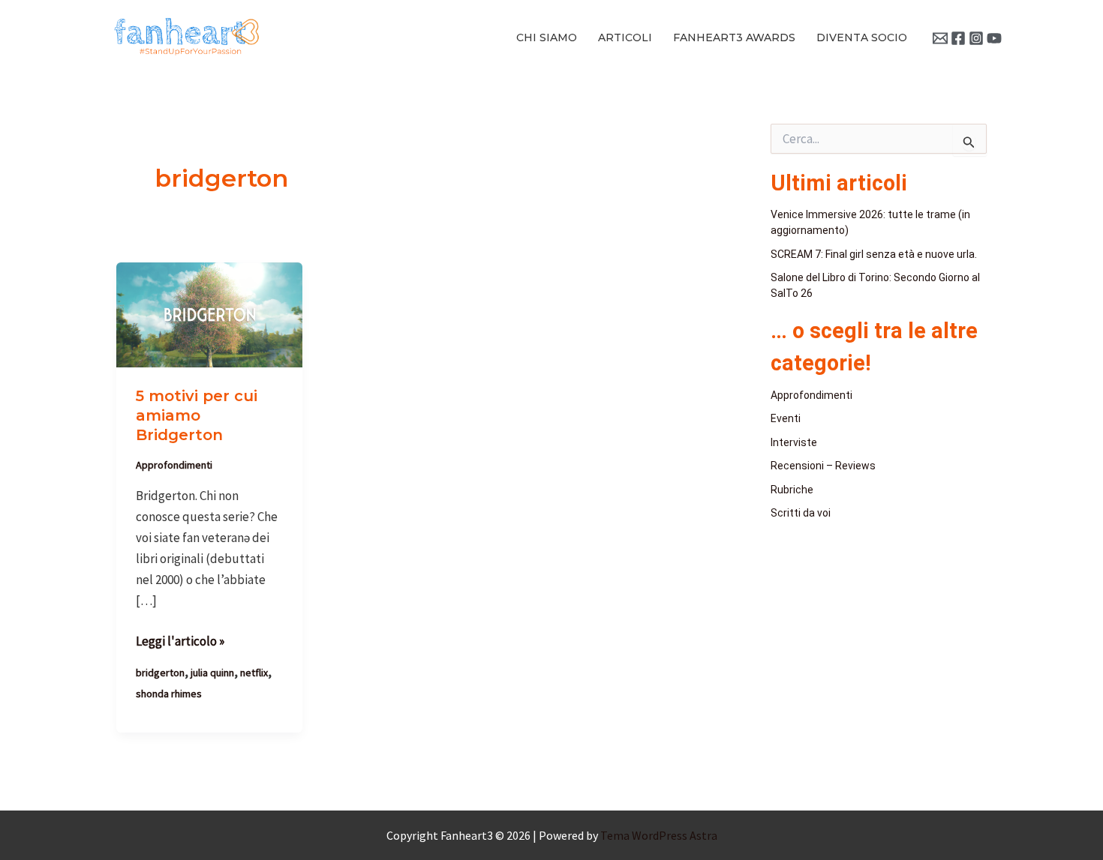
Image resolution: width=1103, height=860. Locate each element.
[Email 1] (940, 38)
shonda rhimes (169, 693)
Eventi (786, 418)
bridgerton (160, 672)
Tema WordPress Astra (658, 835)
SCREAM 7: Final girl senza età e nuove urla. (874, 254)
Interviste (794, 442)
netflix (254, 672)
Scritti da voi (801, 513)
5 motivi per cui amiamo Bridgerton (196, 415)
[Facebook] (958, 38)
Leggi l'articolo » (180, 640)
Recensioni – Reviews (823, 466)
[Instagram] (976, 38)
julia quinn (212, 672)
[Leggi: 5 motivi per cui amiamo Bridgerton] (209, 313)
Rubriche (792, 490)
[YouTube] (994, 38)
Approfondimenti (174, 465)
